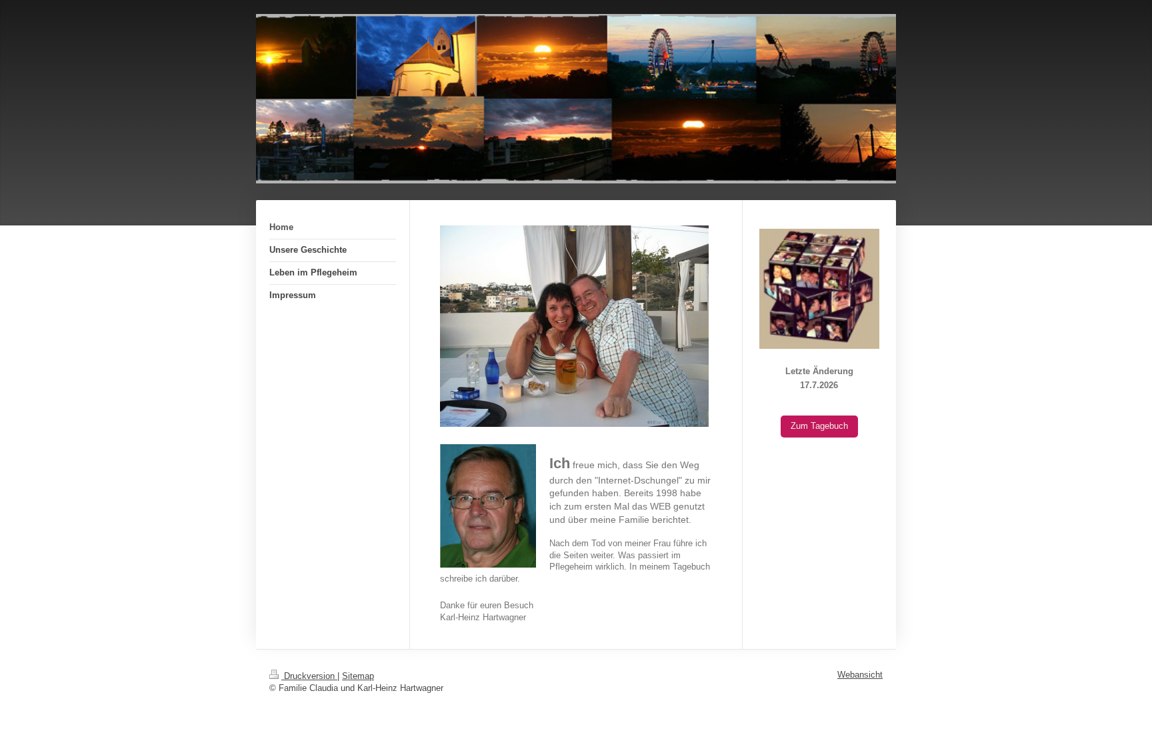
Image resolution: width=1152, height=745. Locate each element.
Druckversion (309, 676)
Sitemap (358, 676)
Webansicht (860, 675)
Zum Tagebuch (819, 426)
